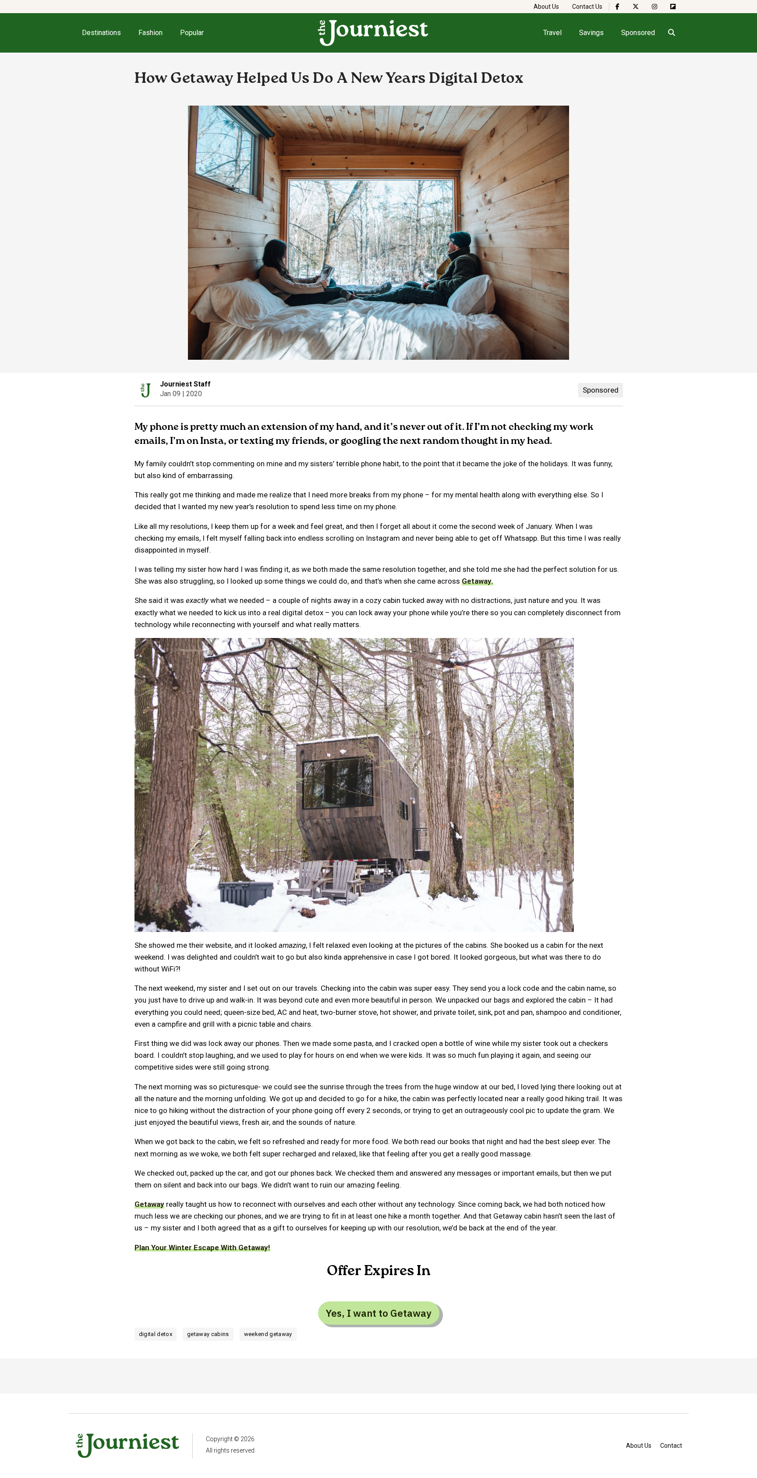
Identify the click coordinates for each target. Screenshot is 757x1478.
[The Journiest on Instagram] (654, 6)
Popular (192, 32)
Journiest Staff (185, 384)
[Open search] (672, 33)
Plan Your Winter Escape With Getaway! (202, 1247)
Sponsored (638, 32)
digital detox (155, 1334)
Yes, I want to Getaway (379, 1313)
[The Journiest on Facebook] (617, 6)
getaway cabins (208, 1334)
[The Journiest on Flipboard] (673, 6)
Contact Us (587, 6)
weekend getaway (268, 1334)
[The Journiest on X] (635, 6)
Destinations (101, 32)
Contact (671, 1445)
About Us (546, 6)
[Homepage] (373, 33)
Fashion (150, 32)
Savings (591, 32)
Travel (552, 32)
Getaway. (477, 581)
